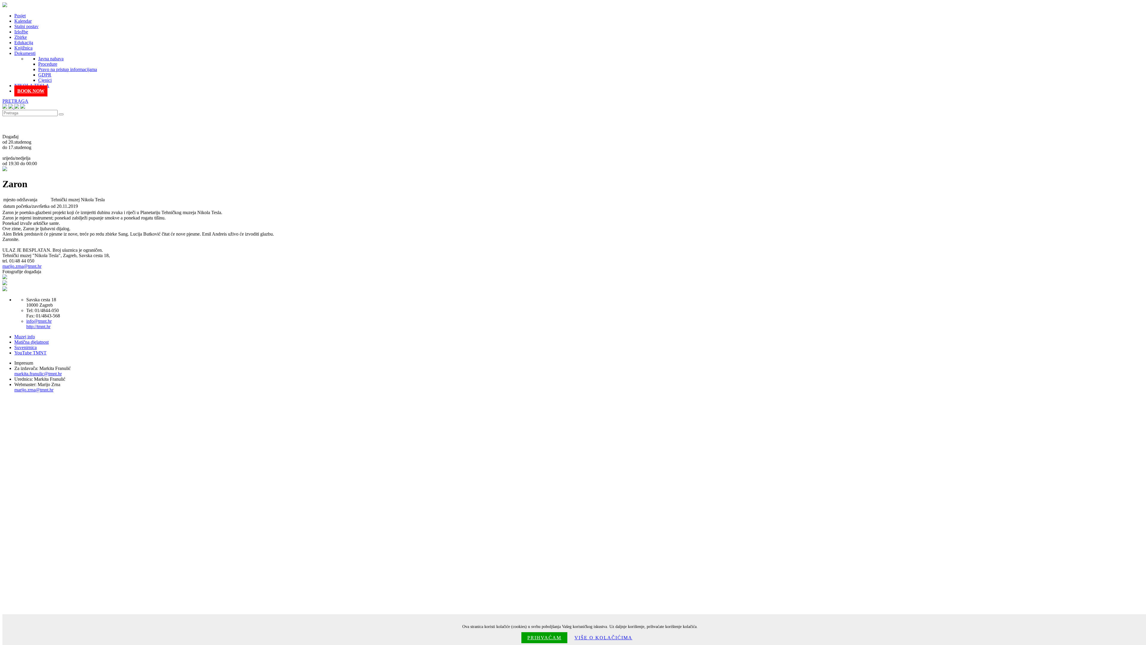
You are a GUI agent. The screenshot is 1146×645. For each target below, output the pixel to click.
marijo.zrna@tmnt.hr (21, 266)
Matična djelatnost (31, 342)
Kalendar (23, 21)
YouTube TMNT (30, 352)
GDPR (44, 74)
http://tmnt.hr (38, 326)
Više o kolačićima (603, 637)
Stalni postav (26, 26)
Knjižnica (23, 47)
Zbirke (20, 37)
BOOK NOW (30, 90)
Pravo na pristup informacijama (67, 69)
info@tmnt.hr (39, 321)
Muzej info (24, 336)
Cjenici (45, 80)
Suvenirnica (25, 347)
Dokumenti (25, 53)
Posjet (20, 15)
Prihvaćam (544, 637)
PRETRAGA (15, 101)
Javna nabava (51, 58)
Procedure (47, 64)
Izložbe (21, 31)
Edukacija (23, 42)
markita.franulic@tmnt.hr (38, 373)
